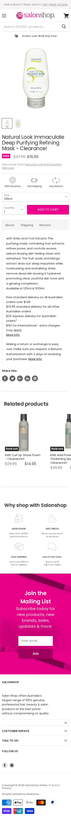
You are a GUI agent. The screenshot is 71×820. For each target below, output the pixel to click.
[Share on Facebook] (5, 378)
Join (35, 653)
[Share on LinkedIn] (27, 378)
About (9, 225)
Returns (45, 225)
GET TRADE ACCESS (55, 4)
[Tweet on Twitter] (12, 378)
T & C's (54, 785)
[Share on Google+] (20, 378)
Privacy (6, 788)
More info (13, 335)
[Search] (64, 26)
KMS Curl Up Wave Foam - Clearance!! (22, 457)
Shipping (27, 225)
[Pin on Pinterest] (35, 378)
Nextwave (33, 794)
